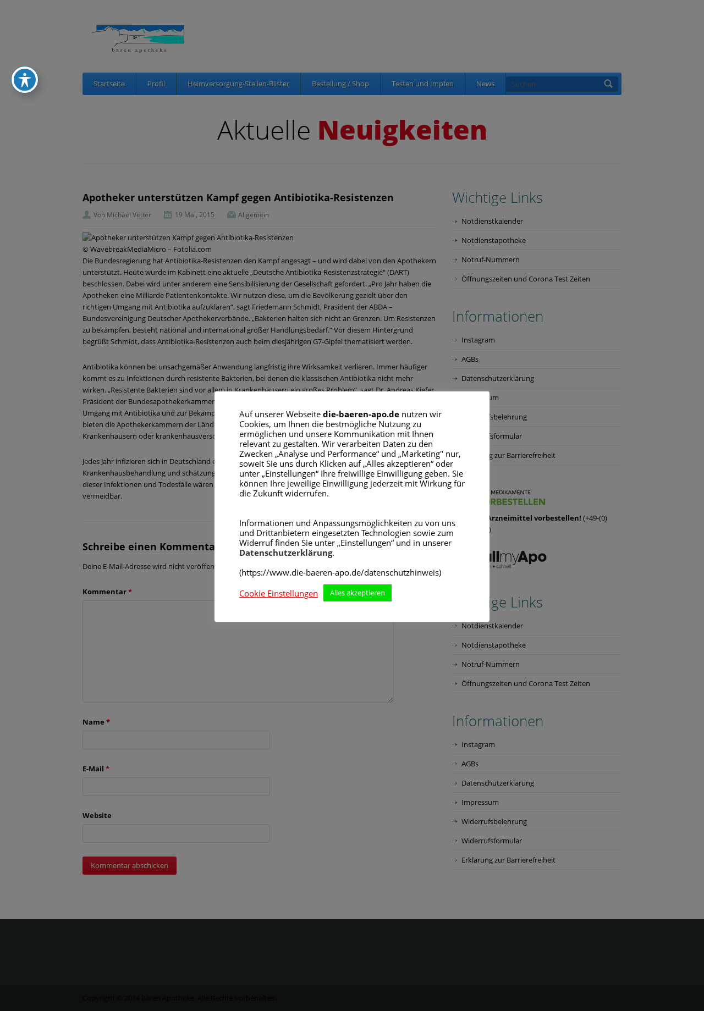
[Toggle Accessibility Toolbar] (25, 80)
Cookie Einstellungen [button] (278, 593)
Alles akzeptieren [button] (357, 593)
